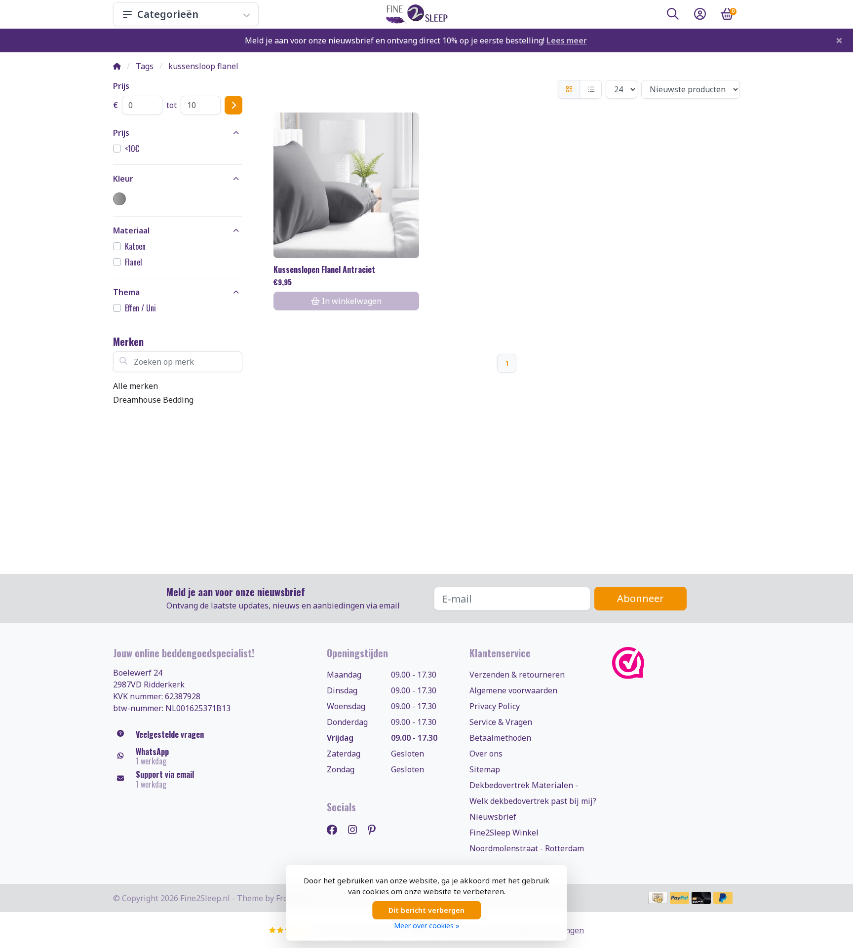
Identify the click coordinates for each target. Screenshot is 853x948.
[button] (673, 15)
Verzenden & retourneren (517, 674)
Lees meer (566, 40)
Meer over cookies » (427, 925)
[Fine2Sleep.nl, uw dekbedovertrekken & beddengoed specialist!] (415, 14)
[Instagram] (356, 829)
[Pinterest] (376, 829)
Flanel (133, 262)
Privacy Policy (494, 706)
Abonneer (640, 598)
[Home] (117, 66)
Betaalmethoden (500, 737)
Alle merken (135, 385)
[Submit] (233, 105)
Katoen (135, 246)
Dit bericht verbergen (426, 910)
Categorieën (167, 14)
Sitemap (484, 769)
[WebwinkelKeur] (676, 663)
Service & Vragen (500, 722)
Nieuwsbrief (492, 816)
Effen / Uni (140, 308)
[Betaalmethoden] (657, 898)
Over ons (486, 753)
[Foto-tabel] (569, 89)
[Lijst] (591, 89)
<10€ (132, 148)
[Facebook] (336, 829)
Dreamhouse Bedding (153, 399)
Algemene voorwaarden (513, 690)
